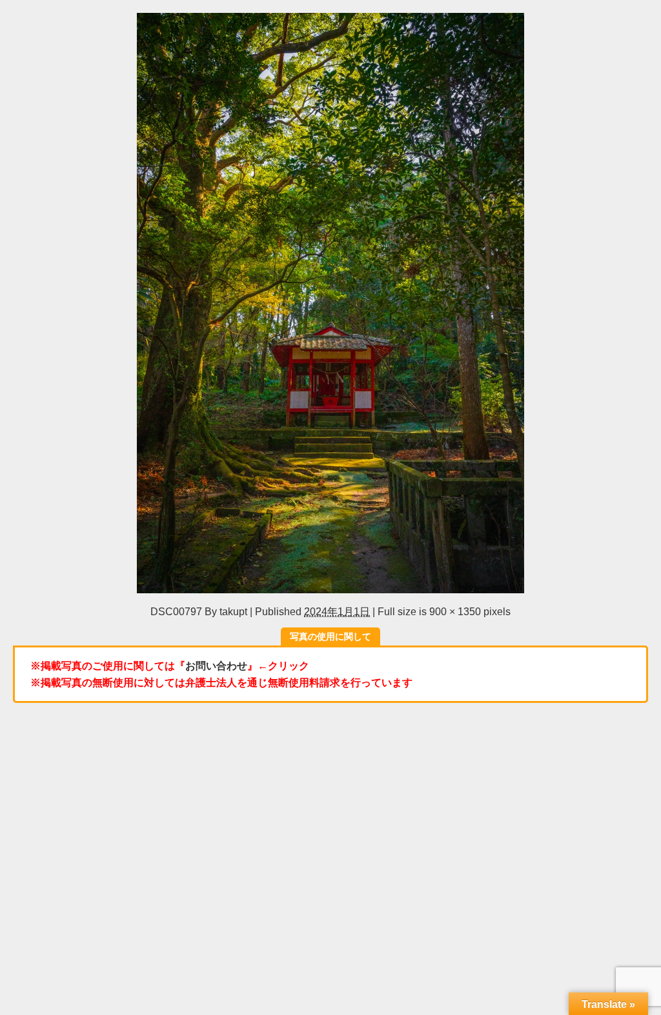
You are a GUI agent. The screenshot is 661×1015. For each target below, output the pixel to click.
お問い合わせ (216, 665)
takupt (233, 611)
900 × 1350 (455, 611)
